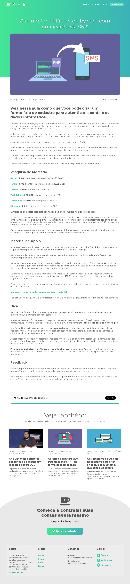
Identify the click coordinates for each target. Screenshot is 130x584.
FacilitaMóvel (17, 195)
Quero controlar (67, 531)
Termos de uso (16, 573)
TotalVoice (16, 200)
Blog (105, 4)
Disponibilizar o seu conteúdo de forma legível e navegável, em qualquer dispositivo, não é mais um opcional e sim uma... (103, 475)
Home (86, 4)
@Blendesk (106, 560)
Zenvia (14, 189)
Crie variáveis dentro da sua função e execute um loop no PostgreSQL (25, 461)
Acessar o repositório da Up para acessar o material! (39, 292)
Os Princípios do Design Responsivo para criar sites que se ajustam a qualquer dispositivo (102, 463)
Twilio (13, 184)
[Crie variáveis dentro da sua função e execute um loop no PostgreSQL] (26, 447)
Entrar (118, 4)
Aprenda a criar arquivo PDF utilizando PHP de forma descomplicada (63, 461)
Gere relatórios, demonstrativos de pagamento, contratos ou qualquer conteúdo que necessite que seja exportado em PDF (63, 472)
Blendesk (21, 4)
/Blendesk (106, 555)
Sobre (95, 4)
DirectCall (15, 206)
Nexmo (14, 178)
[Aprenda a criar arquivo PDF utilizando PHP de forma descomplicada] (65, 447)
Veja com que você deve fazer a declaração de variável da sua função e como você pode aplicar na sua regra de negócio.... (26, 472)
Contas (12, 451)
